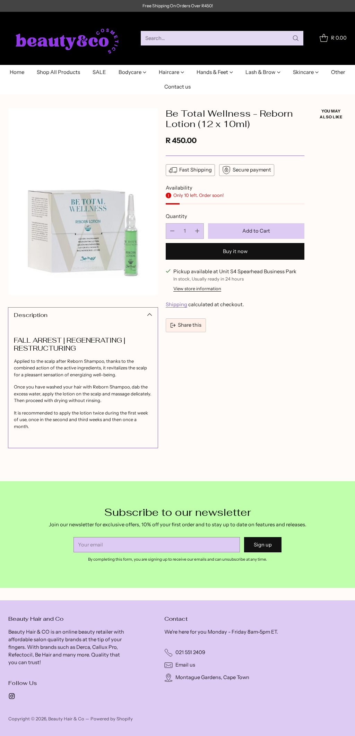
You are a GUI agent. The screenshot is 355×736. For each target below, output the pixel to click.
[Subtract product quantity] (172, 231)
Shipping (176, 304)
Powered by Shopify (111, 718)
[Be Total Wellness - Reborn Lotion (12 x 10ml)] (83, 201)
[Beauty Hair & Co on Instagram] (12, 697)
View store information (197, 288)
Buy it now (235, 251)
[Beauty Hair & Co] (69, 38)
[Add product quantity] (197, 231)
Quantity (176, 216)
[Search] (295, 38)
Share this (189, 325)
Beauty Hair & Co (66, 718)
